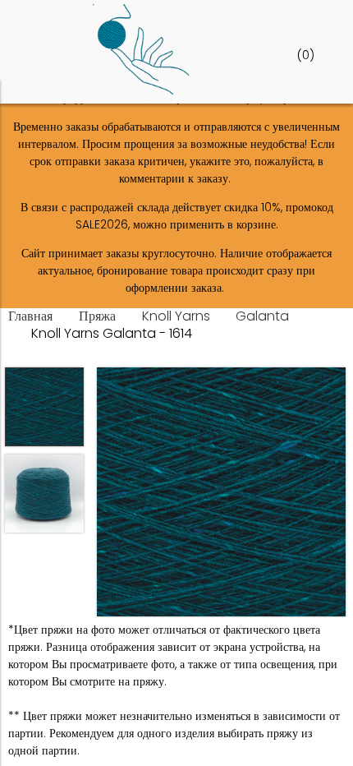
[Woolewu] (141, 90)
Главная (30, 316)
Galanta (262, 316)
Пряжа (97, 316)
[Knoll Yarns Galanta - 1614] (221, 494)
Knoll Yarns (176, 316)
